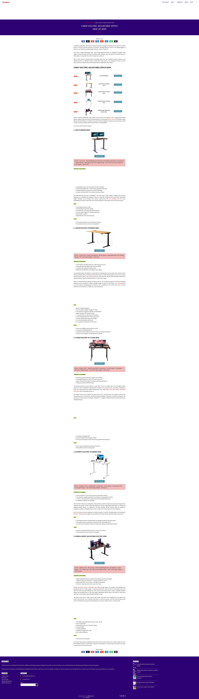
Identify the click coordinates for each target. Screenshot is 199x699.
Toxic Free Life (165, 2)
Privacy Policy (5, 676)
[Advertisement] (31, 12)
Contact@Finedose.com (28, 676)
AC (103, 56)
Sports (172, 2)
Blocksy (87, 697)
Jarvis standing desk (120, 283)
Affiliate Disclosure (6, 683)
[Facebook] (83, 41)
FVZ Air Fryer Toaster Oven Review (145, 687)
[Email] (116, 41)
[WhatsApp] (111, 41)
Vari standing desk (114, 199)
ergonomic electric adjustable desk (87, 587)
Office (100, 32)
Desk (98, 32)
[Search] (37, 685)
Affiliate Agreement (7, 681)
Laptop (186, 2)
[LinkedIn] (97, 41)
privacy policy (101, 669)
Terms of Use (5, 679)
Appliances (180, 2)
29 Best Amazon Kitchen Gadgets (145, 682)
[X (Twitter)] (88, 41)
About (191, 2)
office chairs (111, 119)
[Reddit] (102, 41)
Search (22, 682)
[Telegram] (106, 41)
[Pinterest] (92, 41)
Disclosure (4, 677)
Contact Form (26, 679)
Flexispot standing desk (80, 514)
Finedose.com (91, 696)
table (89, 276)
